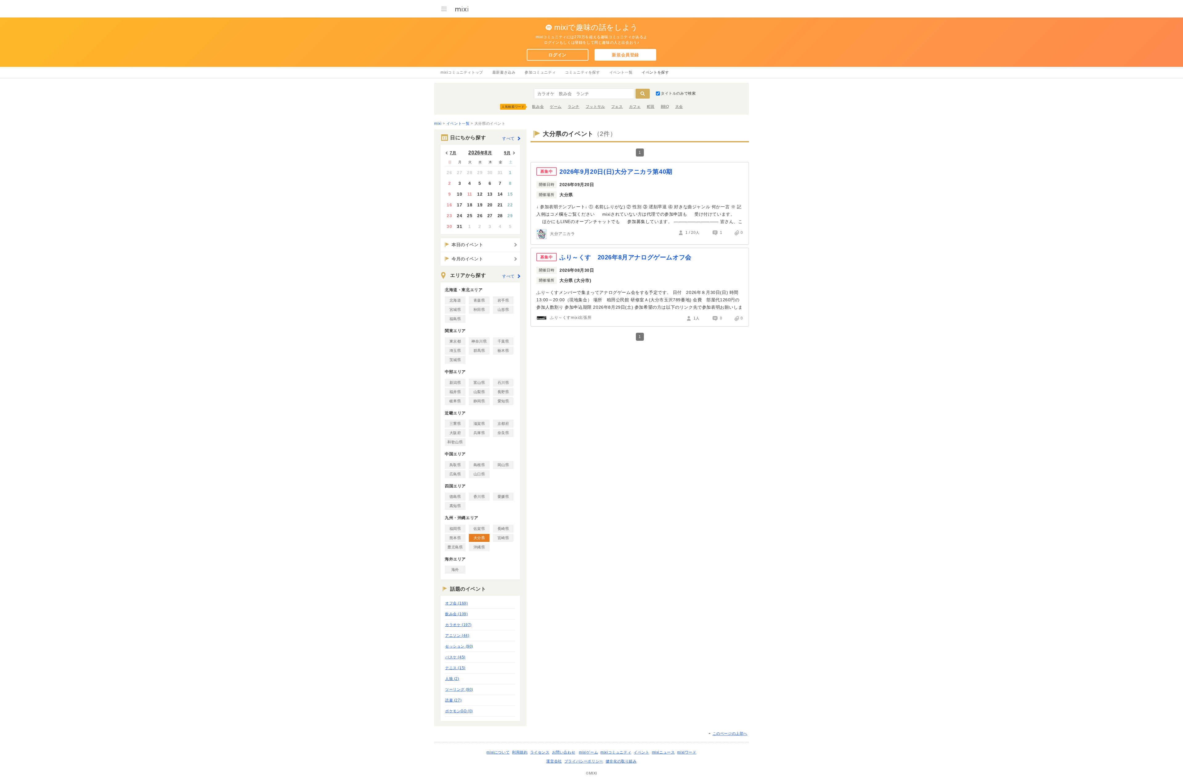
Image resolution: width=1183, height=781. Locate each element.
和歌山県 (455, 442)
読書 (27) (453, 700)
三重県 (455, 423)
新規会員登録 (625, 54)
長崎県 (503, 529)
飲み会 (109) (456, 614)
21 (500, 204)
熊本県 (455, 538)
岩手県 (503, 300)
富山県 (479, 382)
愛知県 (503, 401)
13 (490, 194)
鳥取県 (455, 465)
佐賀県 (479, 529)
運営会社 (554, 761)
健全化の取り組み (621, 761)
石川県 (503, 382)
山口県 (479, 474)
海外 (455, 569)
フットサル (595, 106)
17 (459, 204)
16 (449, 204)
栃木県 (503, 350)
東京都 (455, 341)
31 (500, 172)
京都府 (503, 423)
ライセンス (540, 752)
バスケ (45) (455, 657)
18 (469, 204)
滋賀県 (479, 423)
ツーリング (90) (459, 689)
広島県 (455, 474)
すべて (508, 138)
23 (449, 215)
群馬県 (479, 350)
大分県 (479, 538)
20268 (480, 152)
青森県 (479, 300)
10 (459, 194)
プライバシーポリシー (583, 761)
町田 (651, 106)
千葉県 (503, 341)
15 (510, 194)
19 (479, 204)
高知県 (455, 506)
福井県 (455, 392)
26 (449, 172)
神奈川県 (479, 341)
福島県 (455, 319)
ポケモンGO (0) (459, 711)
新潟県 (455, 382)
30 (490, 172)
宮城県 (455, 309)
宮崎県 (503, 538)
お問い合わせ (563, 752)
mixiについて (498, 752)
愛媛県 (503, 496)
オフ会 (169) (456, 603)
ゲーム (556, 106)
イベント (641, 752)
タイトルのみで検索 (678, 93)
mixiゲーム (588, 752)
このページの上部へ (730, 733)
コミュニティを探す (582, 72)
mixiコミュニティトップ (462, 72)
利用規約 (519, 752)
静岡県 (479, 401)
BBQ (665, 106)
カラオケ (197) (458, 625)
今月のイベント (467, 258)
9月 (507, 153)
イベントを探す (655, 72)
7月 (453, 153)
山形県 (503, 309)
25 (469, 215)
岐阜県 (455, 401)
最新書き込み (504, 72)
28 (469, 172)
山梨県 (479, 392)
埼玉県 (455, 350)
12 (479, 194)
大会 (679, 106)
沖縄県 (479, 547)
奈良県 (503, 433)
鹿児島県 (455, 547)
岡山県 (503, 465)
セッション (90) (459, 646)
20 (490, 204)
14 (500, 194)
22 (510, 204)
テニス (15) (455, 668)
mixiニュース (663, 752)
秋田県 (479, 309)
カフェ (635, 106)
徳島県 (455, 496)
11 (469, 194)
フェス (617, 106)
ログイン (557, 54)
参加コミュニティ (540, 72)
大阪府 (455, 433)
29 (479, 172)
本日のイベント (467, 244)
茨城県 (455, 360)
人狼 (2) (452, 679)
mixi (437, 123)
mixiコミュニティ (615, 752)
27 (459, 172)
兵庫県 (479, 433)
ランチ (573, 106)
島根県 (479, 465)
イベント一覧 (621, 72)
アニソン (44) (457, 635)
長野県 (503, 392)
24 (459, 215)
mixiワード (686, 752)
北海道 (455, 300)
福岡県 (455, 529)
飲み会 (538, 106)
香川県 (479, 496)
